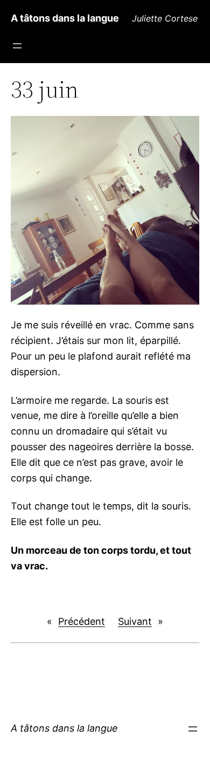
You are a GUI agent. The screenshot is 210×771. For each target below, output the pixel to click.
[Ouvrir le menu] (17, 45)
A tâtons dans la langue (65, 18)
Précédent (81, 621)
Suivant (135, 621)
